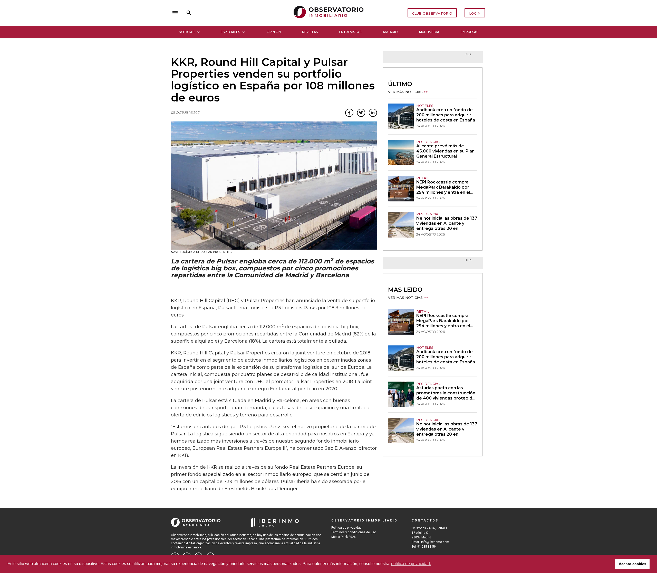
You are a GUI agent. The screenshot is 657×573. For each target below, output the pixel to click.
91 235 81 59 (426, 546)
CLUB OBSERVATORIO (432, 13)
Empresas (469, 32)
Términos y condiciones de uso (353, 532)
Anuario (390, 32)
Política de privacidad (346, 527)
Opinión (274, 32)
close (243, 13)
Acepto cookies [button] (632, 564)
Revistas (310, 32)
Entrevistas (350, 32)
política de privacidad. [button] (411, 563)
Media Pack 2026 (343, 537)
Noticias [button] (186, 32)
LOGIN (474, 13)
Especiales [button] (230, 32)
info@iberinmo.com (435, 542)
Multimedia (429, 32)
